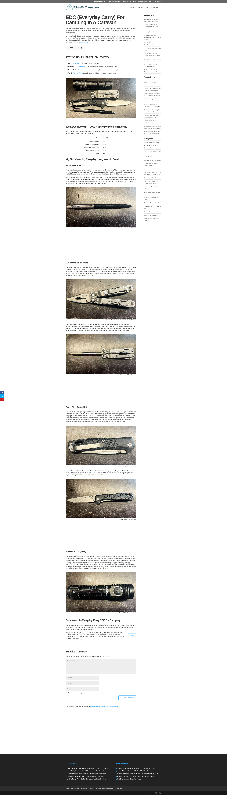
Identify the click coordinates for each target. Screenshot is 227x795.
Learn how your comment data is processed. (104, 706)
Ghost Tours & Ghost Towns (151, 178)
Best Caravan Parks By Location (142, 1)
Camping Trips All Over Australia (152, 160)
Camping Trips (98, 1)
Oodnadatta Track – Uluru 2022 (152, 203)
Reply (132, 636)
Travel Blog (139, 7)
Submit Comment (127, 698)
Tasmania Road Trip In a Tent (151, 211)
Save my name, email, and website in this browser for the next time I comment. (92, 693)
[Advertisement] (101, 243)
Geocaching (157, 1)
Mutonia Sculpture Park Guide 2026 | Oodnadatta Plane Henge (86, 773)
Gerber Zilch (81, 70)
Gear (147, 7)
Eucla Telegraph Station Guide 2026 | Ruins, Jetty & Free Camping (152, 82)
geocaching (84, 42)
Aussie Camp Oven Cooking (151, 142)
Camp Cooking (126, 1)
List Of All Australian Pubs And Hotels (129, 779)
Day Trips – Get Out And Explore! (152, 169)
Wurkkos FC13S (78, 73)
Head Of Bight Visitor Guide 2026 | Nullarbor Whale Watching (86, 771)
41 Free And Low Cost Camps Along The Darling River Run (136, 776)
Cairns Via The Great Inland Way (152, 151)
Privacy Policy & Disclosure (104, 788)
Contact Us (118, 788)
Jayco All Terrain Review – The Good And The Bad (133, 771)
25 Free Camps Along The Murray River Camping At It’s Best (136, 768)
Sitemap (91, 788)
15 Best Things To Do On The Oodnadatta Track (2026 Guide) (86, 779)
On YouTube (154, 7)
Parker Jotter (76, 63)
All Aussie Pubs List (113, 1)
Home (132, 7)
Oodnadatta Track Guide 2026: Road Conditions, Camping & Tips (137, 773)
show (79, 48)
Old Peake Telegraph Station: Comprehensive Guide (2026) (85, 776)
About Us (84, 788)
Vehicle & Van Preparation (150, 215)
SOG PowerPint (80, 66)
